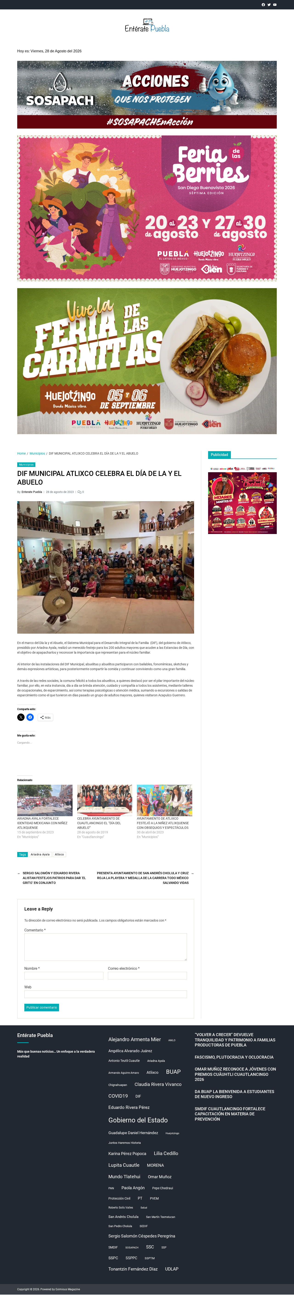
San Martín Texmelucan (160, 1217)
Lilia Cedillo (166, 1153)
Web (27, 987)
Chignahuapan (117, 1085)
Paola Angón (133, 1187)
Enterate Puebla (32, 492)
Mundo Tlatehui (124, 1176)
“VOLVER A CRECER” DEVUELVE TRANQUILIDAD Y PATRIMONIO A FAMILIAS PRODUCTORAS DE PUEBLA (235, 1039)
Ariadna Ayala (40, 854)
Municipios (26, 464)
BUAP (173, 1071)
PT (140, 1198)
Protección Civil (119, 1198)
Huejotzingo (172, 1133)
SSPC (113, 1258)
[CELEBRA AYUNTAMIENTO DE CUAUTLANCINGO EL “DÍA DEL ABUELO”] (105, 800)
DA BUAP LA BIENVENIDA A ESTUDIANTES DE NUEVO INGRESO (234, 1094)
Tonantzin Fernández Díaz (133, 1269)
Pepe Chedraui (162, 1188)
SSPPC (131, 1258)
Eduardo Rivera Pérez (129, 1107)
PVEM (154, 1198)
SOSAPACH (132, 1247)
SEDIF (144, 1226)
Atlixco (59, 854)
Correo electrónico (124, 969)
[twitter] (269, 5)
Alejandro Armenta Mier (134, 1039)
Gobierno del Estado (138, 1120)
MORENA (155, 1165)
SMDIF (113, 1247)
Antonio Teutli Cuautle (124, 1061)
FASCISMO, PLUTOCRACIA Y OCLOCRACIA (234, 1057)
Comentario (35, 930)
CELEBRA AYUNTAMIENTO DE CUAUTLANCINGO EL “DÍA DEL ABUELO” (99, 823)
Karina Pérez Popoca (127, 1153)
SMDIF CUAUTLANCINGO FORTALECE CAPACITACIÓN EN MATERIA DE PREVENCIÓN (230, 1114)
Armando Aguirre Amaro (123, 1072)
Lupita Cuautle (123, 1165)
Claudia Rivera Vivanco (158, 1084)
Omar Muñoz (160, 1177)
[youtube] (275, 5)
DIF (138, 1096)
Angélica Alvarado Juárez (130, 1051)
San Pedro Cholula (120, 1226)
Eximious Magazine (68, 1289)
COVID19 (118, 1096)
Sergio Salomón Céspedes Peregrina (141, 1236)
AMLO (171, 1040)
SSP (164, 1247)
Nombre (32, 969)
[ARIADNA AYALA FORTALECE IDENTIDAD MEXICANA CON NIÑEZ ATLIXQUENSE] (45, 800)
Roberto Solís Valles (120, 1207)
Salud (144, 1207)
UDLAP (171, 1269)
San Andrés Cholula (123, 1217)
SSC (150, 1247)
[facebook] (263, 5)
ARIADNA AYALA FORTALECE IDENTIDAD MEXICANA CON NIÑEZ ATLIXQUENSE (42, 823)
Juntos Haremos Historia (124, 1142)
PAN (111, 1188)
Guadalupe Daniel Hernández (133, 1132)
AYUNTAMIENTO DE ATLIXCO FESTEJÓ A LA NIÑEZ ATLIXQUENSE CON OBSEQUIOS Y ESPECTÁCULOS (163, 823)
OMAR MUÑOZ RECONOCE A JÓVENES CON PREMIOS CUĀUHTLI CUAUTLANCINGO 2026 (235, 1074)
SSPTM (150, 1258)
